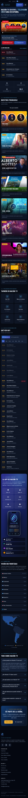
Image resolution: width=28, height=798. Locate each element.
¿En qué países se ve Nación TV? (11, 679)
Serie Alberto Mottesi (6, 755)
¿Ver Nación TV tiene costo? (9, 674)
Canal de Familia (4, 753)
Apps (10, 1)
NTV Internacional (8, 42)
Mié (19, 341)
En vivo (20, 4)
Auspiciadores (4, 774)
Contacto (14, 1)
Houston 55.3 (21, 42)
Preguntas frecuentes (6, 772)
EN (18, 1)
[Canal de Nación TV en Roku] (9, 744)
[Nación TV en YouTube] (6, 744)
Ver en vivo (3, 765)
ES (17, 1)
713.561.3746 (4, 784)
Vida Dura (3, 750)
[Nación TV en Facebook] (2, 744)
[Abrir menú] (25, 4)
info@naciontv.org (5, 786)
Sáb (6, 341)
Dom (10, 341)
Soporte (7, 795)
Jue (22, 341)
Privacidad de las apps (21, 795)
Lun (13, 341)
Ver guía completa (14, 107)
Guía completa (4, 759)
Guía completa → (23, 48)
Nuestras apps (4, 770)
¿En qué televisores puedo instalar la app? (12, 692)
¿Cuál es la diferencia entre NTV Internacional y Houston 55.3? (10, 685)
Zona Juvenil (4, 757)
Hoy (3, 341)
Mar (16, 341)
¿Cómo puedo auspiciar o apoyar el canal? (11, 699)
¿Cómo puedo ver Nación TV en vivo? (12, 660)
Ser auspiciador (18, 721)
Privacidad (3, 795)
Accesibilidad (13, 795)
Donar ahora (8, 721)
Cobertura (3, 767)
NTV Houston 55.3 (15, 337)
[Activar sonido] (25, 21)
